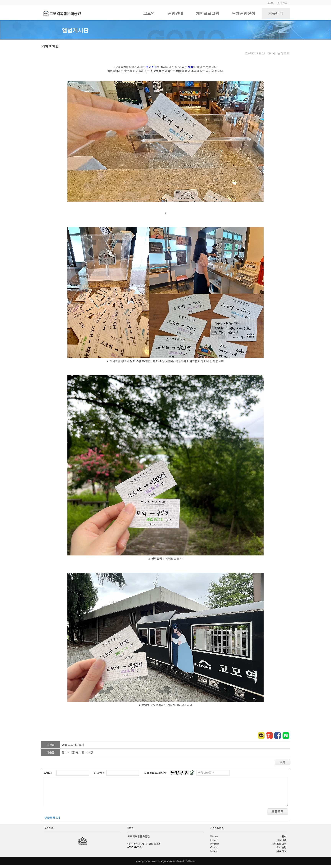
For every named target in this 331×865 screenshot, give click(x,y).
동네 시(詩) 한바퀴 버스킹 (77, 752)
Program (214, 843)
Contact (214, 847)
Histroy (214, 836)
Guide (213, 840)
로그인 (270, 2)
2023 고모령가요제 (73, 744)
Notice (213, 851)
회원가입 (282, 2)
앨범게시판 (75, 30)
